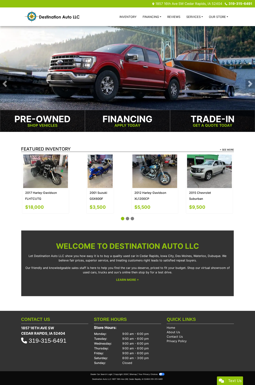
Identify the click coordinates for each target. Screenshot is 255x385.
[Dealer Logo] (52, 16)
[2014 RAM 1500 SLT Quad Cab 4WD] (209, 162)
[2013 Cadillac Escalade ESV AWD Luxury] (45, 163)
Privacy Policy (177, 325)
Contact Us (175, 321)
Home (171, 312)
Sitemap (133, 358)
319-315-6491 (240, 4)
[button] (5, 84)
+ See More (227, 150)
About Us (173, 316)
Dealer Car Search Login (101, 358)
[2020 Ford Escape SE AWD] (100, 163)
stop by (144, 256)
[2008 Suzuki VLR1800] (155, 163)
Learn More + (127, 264)
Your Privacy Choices (148, 358)
